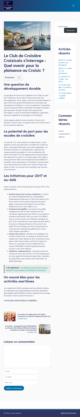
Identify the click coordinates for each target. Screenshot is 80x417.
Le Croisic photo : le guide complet (65, 95)
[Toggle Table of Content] (18, 77)
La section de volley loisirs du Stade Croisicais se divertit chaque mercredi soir (34, 315)
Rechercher (63, 26)
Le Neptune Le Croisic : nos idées (64, 79)
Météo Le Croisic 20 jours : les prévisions (65, 62)
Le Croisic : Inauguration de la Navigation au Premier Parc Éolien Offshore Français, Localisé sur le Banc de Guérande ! (21, 328)
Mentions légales (68, 413)
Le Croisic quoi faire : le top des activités (64, 87)
